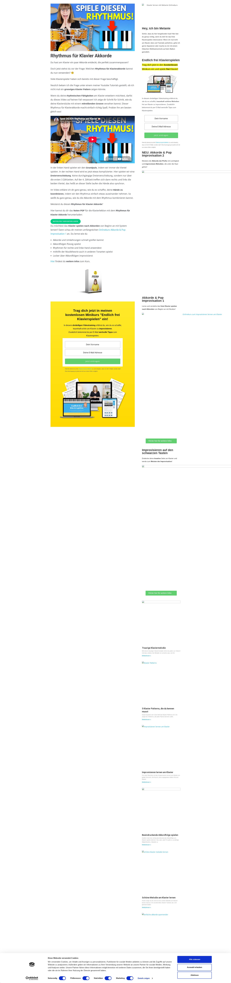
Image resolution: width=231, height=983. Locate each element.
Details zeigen (144, 978)
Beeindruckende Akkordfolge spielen (160, 835)
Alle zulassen (194, 959)
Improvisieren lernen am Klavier (157, 772)
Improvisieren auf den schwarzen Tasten (157, 451)
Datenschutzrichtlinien (85, 369)
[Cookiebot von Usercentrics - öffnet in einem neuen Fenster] (31, 978)
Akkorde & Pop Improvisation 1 (153, 299)
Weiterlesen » (146, 656)
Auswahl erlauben (194, 967)
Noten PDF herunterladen (65, 221)
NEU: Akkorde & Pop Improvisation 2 (157, 154)
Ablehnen (195, 975)
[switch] (86, 978)
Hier (53, 261)
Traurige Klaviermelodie (154, 648)
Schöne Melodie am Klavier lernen (159, 897)
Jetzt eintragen (92, 361)
